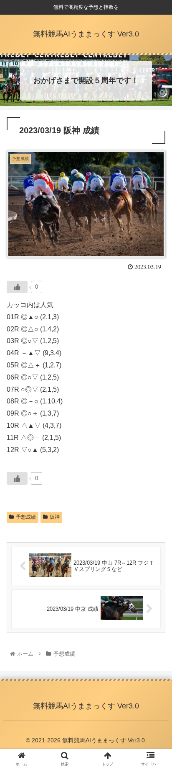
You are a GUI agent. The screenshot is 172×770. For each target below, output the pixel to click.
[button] (154, 698)
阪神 (55, 517)
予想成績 (26, 517)
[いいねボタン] (17, 287)
